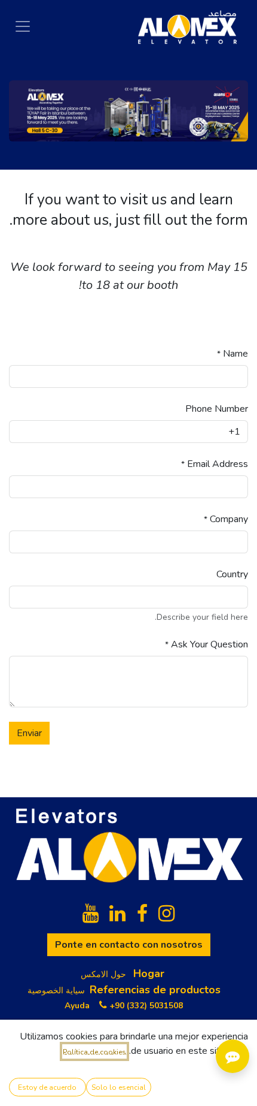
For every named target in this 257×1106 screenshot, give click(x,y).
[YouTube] (90, 914)
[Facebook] (142, 914)
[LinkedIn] (117, 914)
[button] (118, 1087)
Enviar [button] (29, 733)
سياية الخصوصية (56, 990)
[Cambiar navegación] (22, 25)
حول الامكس (103, 974)
